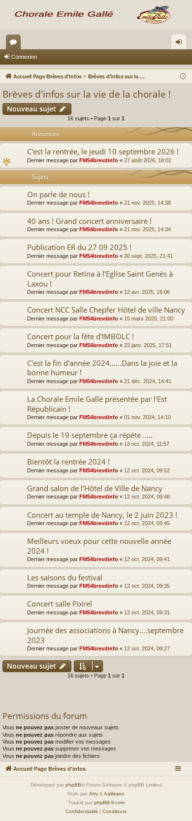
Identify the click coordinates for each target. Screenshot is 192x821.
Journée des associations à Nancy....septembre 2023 (105, 634)
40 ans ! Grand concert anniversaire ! (89, 221)
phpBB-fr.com (109, 802)
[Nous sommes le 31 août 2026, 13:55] (183, 76)
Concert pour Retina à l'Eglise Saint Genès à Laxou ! (100, 278)
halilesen (114, 793)
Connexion (24, 57)
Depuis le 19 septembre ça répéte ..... (90, 435)
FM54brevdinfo (98, 160)
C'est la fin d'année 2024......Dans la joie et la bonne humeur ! (102, 367)
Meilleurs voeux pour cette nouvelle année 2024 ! (99, 545)
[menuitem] (81, 811)
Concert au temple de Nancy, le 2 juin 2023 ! (102, 515)
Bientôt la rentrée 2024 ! (68, 461)
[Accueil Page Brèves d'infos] (96, 15)
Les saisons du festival (64, 577)
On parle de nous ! (58, 194)
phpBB (73, 784)
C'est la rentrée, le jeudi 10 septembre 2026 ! (103, 151)
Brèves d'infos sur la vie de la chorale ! (86, 94)
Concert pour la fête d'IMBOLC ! (80, 336)
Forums (15, 43)
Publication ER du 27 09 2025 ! (79, 247)
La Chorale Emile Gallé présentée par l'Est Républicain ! (97, 403)
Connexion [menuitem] (180, 43)
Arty (93, 793)
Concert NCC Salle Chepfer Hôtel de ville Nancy (106, 310)
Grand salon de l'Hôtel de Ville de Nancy (94, 488)
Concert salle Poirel (59, 603)
